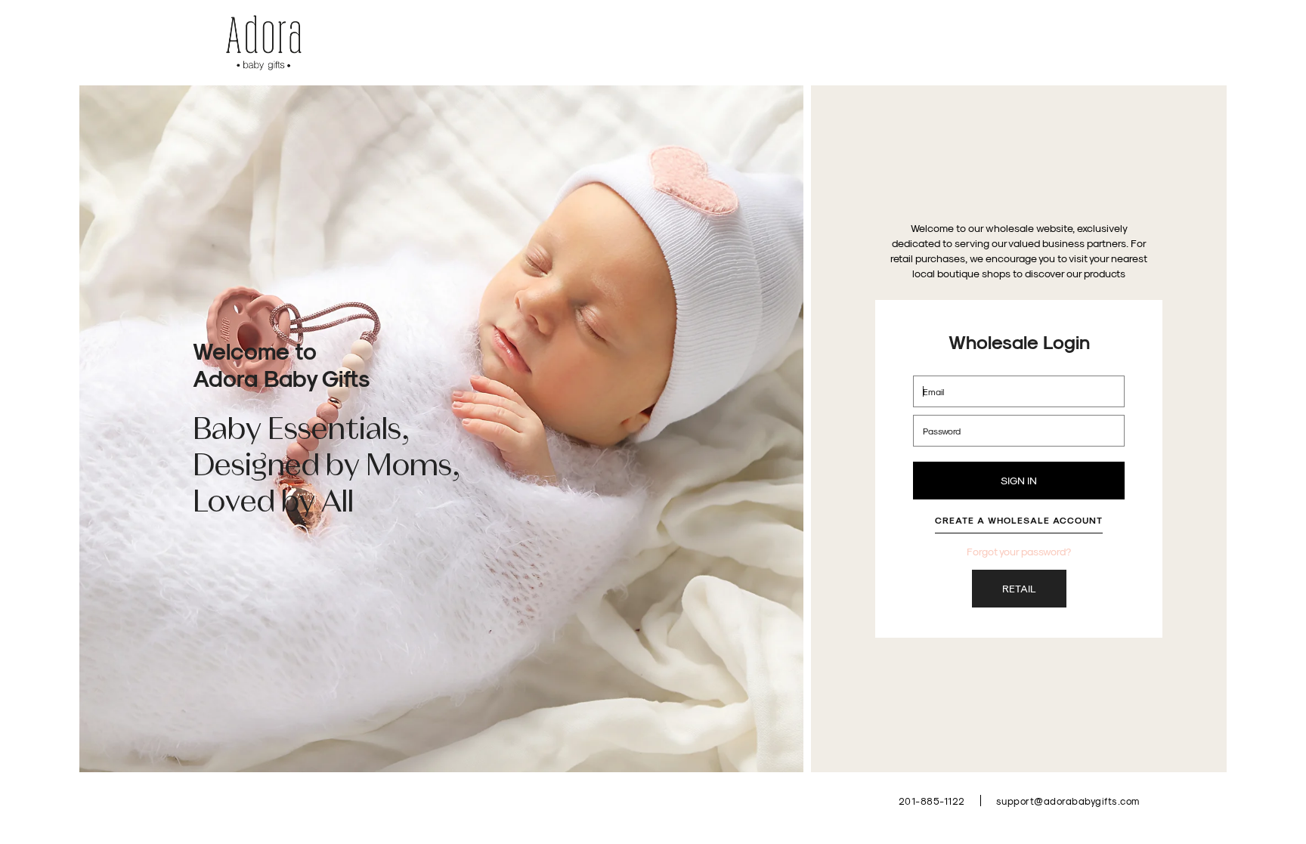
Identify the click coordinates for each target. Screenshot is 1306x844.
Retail (1019, 588)
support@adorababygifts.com (1068, 800)
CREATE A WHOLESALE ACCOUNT (1019, 520)
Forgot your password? (1019, 551)
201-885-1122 (932, 800)
